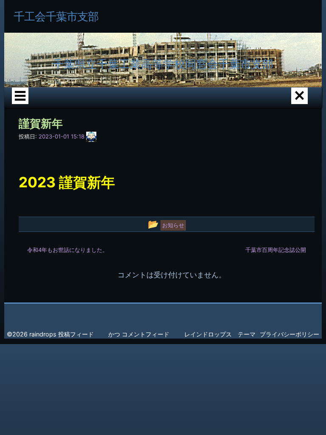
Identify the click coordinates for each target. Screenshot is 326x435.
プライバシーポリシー (289, 334)
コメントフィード (145, 334)
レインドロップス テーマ (220, 334)
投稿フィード (76, 334)
